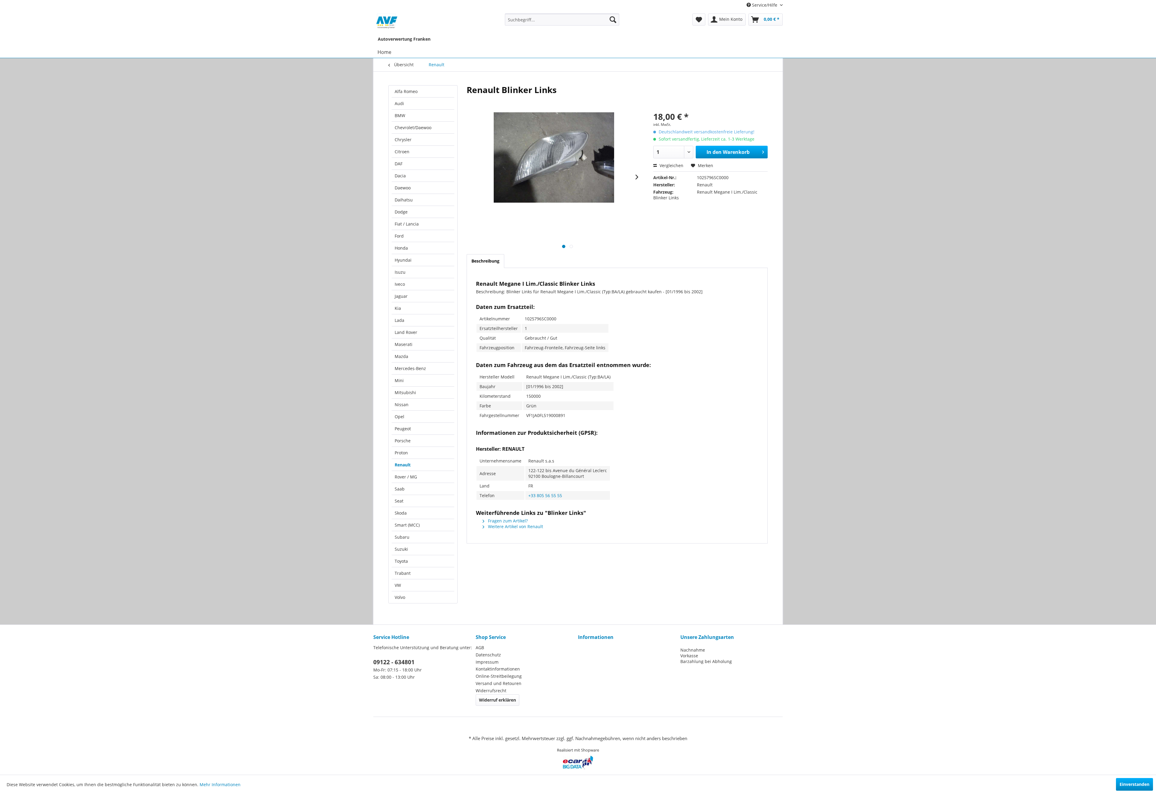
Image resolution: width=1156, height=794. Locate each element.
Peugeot (403, 428)
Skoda (401, 513)
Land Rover (406, 332)
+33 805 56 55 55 (545, 495)
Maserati (403, 344)
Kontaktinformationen (498, 669)
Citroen (402, 151)
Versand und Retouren (498, 683)
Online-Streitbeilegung (499, 676)
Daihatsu (404, 200)
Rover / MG (406, 477)
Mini (399, 380)
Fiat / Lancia (407, 224)
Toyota (401, 561)
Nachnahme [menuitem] (692, 650)
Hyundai (403, 260)
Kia (398, 308)
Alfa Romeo (406, 91)
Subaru (402, 537)
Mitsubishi (405, 392)
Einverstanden (1134, 784)
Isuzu (400, 272)
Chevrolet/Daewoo (413, 127)
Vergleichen (670, 165)
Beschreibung (485, 261)
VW (398, 585)
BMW (400, 115)
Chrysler (403, 139)
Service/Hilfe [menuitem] (764, 5)
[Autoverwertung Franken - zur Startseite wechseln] (387, 21)
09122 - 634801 (394, 662)
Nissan (402, 404)
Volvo (400, 597)
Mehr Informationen (220, 784)
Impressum (487, 662)
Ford (399, 236)
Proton (401, 453)
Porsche (403, 441)
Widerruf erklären (497, 700)
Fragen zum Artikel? (507, 521)
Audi (399, 103)
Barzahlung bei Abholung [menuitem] (706, 661)
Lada (399, 320)
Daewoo (403, 188)
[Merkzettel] (698, 20)
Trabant (403, 573)
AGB (480, 647)
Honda (401, 248)
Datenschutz (488, 655)
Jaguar (401, 296)
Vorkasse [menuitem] (689, 656)
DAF (398, 164)
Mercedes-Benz (410, 368)
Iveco (400, 284)
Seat (399, 501)
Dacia (400, 176)
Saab (400, 489)
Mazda (401, 356)
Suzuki (401, 549)
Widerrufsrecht (491, 690)
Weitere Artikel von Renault (515, 526)
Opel (399, 416)
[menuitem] (562, 20)
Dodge (401, 212)
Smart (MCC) (407, 525)
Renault (403, 465)
